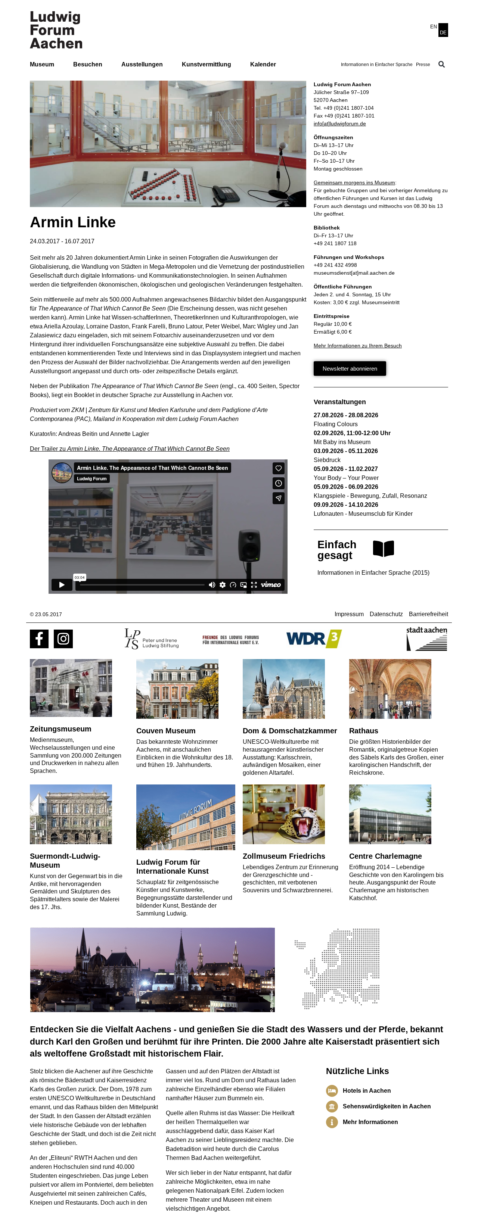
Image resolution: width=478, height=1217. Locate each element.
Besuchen (87, 64)
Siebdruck (327, 460)
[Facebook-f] (39, 639)
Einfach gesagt (337, 550)
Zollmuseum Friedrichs (284, 856)
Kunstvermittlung (206, 64)
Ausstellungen (142, 64)
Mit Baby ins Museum (342, 442)
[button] (442, 65)
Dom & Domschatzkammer (290, 731)
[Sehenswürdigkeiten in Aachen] (332, 1107)
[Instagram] (63, 639)
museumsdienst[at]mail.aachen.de (354, 273)
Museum (42, 64)
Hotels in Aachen (367, 1091)
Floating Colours (336, 424)
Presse (423, 64)
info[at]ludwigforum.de (340, 124)
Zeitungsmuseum (60, 729)
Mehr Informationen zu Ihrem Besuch (358, 346)
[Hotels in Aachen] (332, 1091)
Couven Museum (166, 731)
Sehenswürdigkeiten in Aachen (387, 1106)
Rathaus (363, 731)
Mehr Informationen (370, 1122)
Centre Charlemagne (385, 856)
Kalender (263, 64)
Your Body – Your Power (346, 478)
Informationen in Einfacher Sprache (377, 64)
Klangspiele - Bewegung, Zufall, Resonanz (370, 496)
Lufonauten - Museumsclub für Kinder (363, 514)
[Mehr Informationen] (332, 1122)
